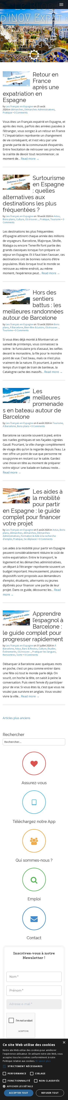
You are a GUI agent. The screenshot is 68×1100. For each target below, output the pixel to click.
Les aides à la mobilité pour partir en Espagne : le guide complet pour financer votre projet (33, 507)
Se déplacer (30, 539)
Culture (20, 219)
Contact (34, 937)
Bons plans (9, 219)
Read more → (30, 159)
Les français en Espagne (19, 106)
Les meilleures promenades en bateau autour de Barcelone (33, 404)
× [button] (64, 1042)
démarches (17, 109)
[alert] (34, 1069)
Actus (57, 216)
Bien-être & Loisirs (34, 327)
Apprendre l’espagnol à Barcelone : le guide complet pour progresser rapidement (33, 626)
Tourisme (55, 219)
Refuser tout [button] (50, 1092)
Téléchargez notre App (34, 821)
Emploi (34, 899)
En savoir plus (43, 1061)
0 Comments (21, 112)
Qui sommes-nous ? (34, 860)
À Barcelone (16, 327)
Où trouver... (32, 219)
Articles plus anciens (16, 718)
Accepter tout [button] (18, 1092)
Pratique (7, 112)
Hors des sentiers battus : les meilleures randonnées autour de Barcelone (33, 305)
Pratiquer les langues (44, 651)
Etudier (51, 648)
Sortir (19, 654)
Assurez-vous (34, 782)
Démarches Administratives (39, 109)
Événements (10, 651)
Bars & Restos (30, 648)
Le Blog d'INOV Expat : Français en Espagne (34, 24)
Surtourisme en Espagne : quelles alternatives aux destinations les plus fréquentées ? (34, 194)
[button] (34, 1086)
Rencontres (9, 654)
